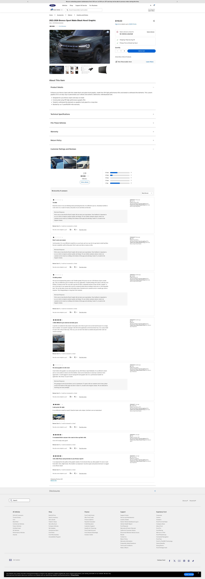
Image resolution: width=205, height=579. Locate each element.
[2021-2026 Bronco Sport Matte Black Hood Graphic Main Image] (56, 70)
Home (51, 15)
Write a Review (84, 182)
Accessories (60, 15)
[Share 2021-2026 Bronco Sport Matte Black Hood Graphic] (154, 21)
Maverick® (193, 501)
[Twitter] (174, 561)
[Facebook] (170, 561)
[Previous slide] (28, 1)
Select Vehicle (150, 32)
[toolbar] (102, 1)
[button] (59, 338)
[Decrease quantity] (117, 50)
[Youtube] (179, 561)
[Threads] (189, 561)
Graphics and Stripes (82, 15)
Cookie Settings (189, 574)
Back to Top (54, 480)
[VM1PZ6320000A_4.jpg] (102, 70)
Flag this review (82, 229)
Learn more (149, 62)
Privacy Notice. (75, 575)
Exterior (70, 15)
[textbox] (19, 500)
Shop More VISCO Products (123, 56)
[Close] (198, 574)
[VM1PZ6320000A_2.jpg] (72, 70)
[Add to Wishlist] (107, 32)
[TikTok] (193, 561)
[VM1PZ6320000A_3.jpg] (87, 70)
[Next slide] (177, 1)
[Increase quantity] (124, 50)
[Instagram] (184, 561)
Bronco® (185, 501)
